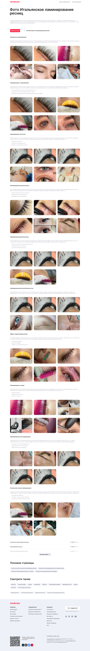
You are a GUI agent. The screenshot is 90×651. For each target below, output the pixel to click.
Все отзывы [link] (13, 614)
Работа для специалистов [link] (35, 614)
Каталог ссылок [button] (14, 618)
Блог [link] (48, 625)
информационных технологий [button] (54, 639)
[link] (15, 30)
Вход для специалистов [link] (34, 611)
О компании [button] (50, 609)
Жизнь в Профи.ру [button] (51, 623)
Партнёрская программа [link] (53, 618)
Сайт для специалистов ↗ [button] (35, 609)
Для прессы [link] (50, 616)
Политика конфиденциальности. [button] (60, 642)
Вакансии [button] (49, 620)
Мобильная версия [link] (15, 620)
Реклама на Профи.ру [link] (52, 614)
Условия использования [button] (16, 616)
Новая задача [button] (13, 609)
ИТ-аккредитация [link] (51, 611)
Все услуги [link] (12, 611)
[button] (23, 568)
